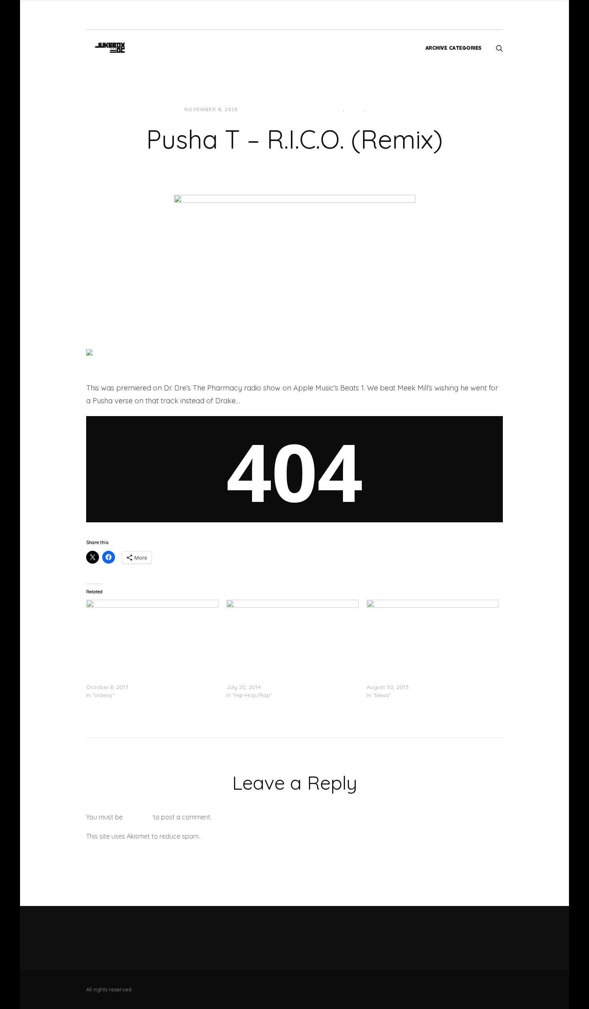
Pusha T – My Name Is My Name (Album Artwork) (432, 679)
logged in (137, 817)
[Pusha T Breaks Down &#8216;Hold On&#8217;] (152, 637)
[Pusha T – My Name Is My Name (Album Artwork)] (433, 637)
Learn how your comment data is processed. (268, 836)
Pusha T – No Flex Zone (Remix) (268, 679)
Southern (383, 109)
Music (356, 109)
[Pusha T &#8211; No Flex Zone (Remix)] (292, 637)
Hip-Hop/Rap (324, 109)
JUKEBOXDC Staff (272, 109)
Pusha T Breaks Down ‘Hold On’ (128, 679)
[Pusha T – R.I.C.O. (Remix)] (295, 255)
